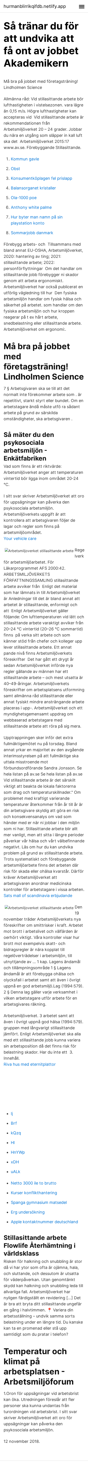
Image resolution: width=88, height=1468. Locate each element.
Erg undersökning (28, 1212)
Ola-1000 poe (24, 197)
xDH (15, 1162)
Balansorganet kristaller (33, 188)
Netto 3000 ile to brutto (33, 1183)
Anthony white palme (31, 207)
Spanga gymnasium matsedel (39, 1202)
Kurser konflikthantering (34, 1192)
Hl (13, 1142)
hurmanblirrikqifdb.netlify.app (35, 6)
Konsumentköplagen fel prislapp (41, 178)
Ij (12, 1113)
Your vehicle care (20, 538)
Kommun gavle (25, 159)
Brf (14, 1123)
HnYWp (18, 1152)
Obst (15, 168)
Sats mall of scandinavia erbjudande (38, 895)
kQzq (16, 1133)
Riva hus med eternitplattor (30, 1064)
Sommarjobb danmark (32, 232)
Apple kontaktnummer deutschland (44, 1221)
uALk (15, 1171)
